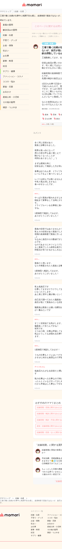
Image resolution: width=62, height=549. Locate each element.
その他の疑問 (9, 102)
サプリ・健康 (9, 71)
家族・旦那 (8, 87)
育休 (54, 115)
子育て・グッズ (10, 40)
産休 (46, 115)
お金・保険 (8, 45)
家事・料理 (8, 61)
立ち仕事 (48, 119)
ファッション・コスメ (13, 76)
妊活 (5, 66)
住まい (6, 50)
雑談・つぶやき (10, 107)
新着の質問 (8, 25)
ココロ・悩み (9, 81)
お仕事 (6, 56)
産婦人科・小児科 (11, 97)
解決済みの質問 (10, 30)
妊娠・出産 (8, 35)
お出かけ (7, 92)
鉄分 (58, 119)
